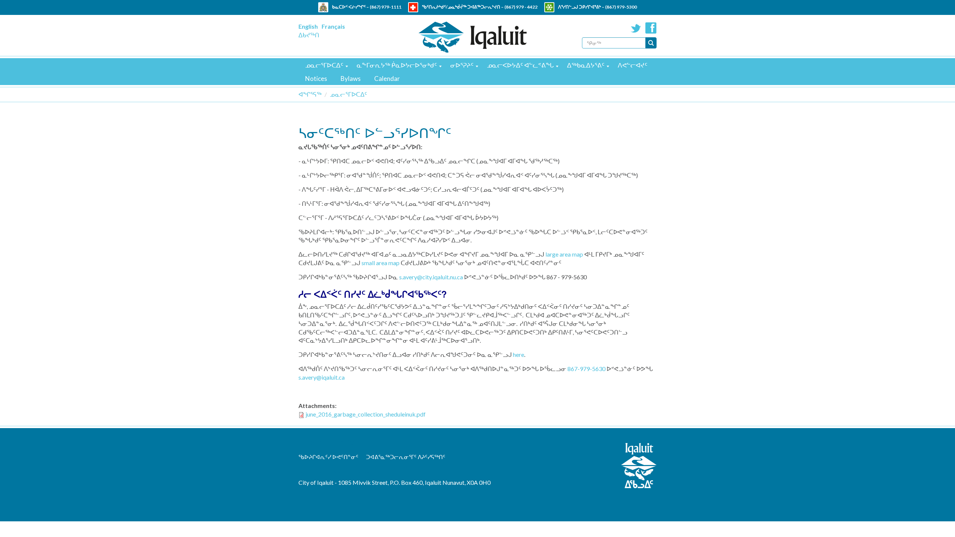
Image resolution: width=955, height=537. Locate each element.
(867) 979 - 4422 (521, 7)
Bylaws (351, 78)
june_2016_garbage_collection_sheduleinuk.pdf (366, 414)
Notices (316, 78)
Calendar (387, 78)
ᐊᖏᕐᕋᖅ (310, 94)
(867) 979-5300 (621, 7)
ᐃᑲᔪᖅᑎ (308, 34)
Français (333, 26)
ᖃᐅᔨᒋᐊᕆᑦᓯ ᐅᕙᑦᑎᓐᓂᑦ (328, 456)
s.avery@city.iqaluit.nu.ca (431, 276)
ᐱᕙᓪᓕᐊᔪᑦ (632, 65)
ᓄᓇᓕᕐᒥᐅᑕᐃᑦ (324, 65)
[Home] (472, 37)
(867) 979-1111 (385, 7)
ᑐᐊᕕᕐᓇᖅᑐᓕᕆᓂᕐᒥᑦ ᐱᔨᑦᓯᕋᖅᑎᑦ (405, 456)
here (518, 354)
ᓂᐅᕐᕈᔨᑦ (461, 65)
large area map (564, 254)
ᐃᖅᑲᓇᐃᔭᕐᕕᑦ (585, 65)
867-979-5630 (586, 368)
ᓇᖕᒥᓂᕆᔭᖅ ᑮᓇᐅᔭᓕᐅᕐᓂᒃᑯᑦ (397, 65)
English (308, 26)
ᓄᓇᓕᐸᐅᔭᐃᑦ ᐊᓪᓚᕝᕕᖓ (520, 65)
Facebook (651, 28)
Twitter (636, 28)
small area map (380, 262)
